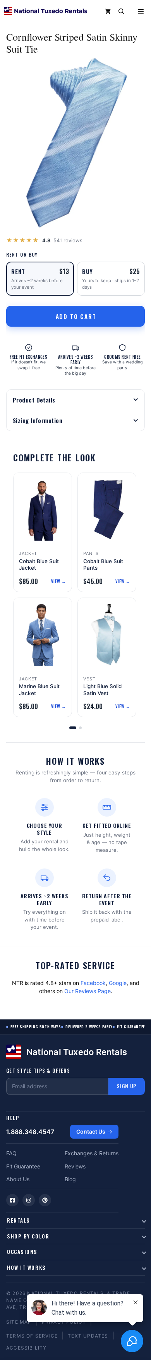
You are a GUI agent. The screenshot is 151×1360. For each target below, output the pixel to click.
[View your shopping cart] (108, 11)
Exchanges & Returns (91, 1153)
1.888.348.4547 (30, 1132)
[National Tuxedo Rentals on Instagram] (28, 1200)
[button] (121, 11)
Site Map (19, 1322)
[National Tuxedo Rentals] (45, 11)
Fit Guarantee (23, 1166)
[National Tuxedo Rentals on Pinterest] (45, 1200)
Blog (70, 1179)
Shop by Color (28, 1236)
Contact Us (90, 1131)
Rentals (18, 1220)
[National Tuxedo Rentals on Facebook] (12, 1200)
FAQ (11, 1153)
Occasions (22, 1252)
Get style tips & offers (38, 1070)
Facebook (93, 983)
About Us (17, 1179)
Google (118, 983)
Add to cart (76, 316)
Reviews (75, 1166)
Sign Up (126, 1086)
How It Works (26, 1267)
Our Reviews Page (87, 991)
